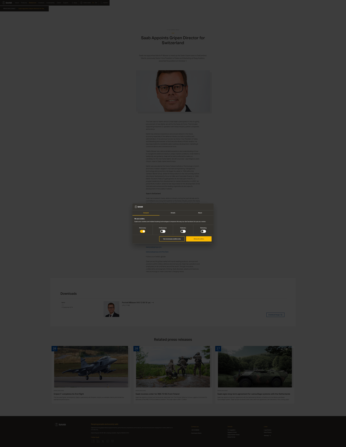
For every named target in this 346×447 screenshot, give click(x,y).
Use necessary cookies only (172, 239)
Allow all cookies (199, 239)
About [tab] (200, 213)
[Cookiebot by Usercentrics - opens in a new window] (204, 206)
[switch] (162, 231)
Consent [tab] (146, 213)
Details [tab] (173, 213)
